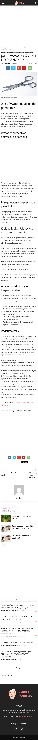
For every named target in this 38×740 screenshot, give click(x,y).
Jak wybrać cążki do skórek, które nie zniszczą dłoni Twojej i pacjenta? (18, 606)
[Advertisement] (19, 26)
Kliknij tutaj (4, 405)
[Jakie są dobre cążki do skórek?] (6, 518)
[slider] (7, 410)
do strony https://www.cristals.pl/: (23, 402)
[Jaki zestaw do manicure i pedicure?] (6, 538)
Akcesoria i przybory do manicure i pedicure (22, 52)
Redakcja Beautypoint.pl (8, 610)
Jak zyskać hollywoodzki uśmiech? (17, 642)
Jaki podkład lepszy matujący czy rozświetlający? (30, 475)
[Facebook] (16, 729)
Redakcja (7, 63)
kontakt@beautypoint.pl (26, 716)
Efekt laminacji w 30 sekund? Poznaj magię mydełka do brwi (17, 618)
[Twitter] (22, 729)
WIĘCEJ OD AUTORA (8, 511)
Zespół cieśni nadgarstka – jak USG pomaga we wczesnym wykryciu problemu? (17, 630)
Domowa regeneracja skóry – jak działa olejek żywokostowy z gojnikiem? (16, 654)
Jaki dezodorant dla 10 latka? (8, 474)
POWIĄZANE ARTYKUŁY (10, 508)
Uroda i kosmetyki (6, 52)
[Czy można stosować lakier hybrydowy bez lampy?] (6, 528)
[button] (35, 2)
